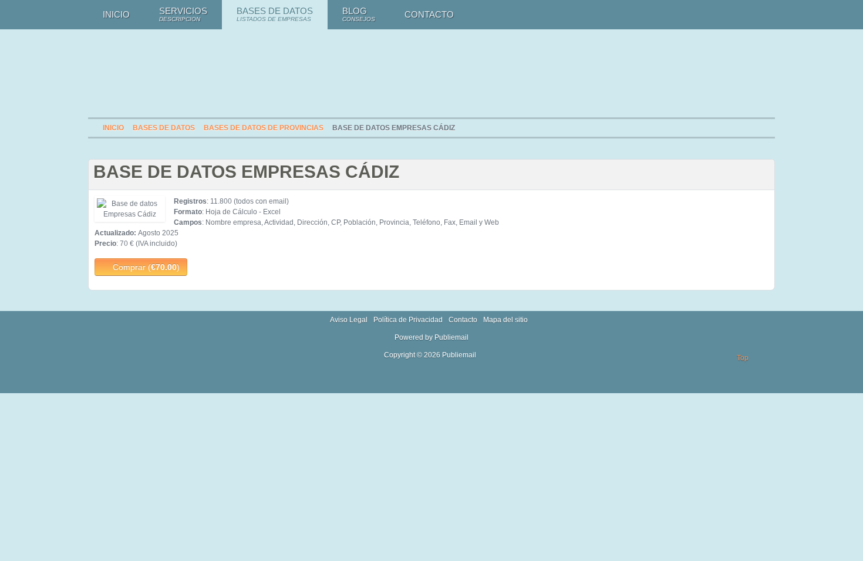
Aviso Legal (349, 320)
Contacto (463, 320)
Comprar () (145, 267)
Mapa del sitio (505, 320)
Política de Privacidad (408, 320)
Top (743, 358)
